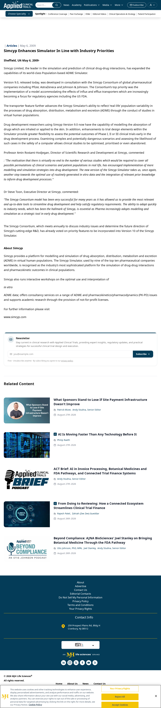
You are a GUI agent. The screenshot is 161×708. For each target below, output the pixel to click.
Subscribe (141, 354)
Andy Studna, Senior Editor (86, 409)
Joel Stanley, (90, 548)
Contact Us (80, 590)
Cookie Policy (35, 704)
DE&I (88, 14)
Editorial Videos (99, 14)
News (66, 4)
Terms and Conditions (80, 605)
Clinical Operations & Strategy (122, 14)
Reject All (120, 696)
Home (59, 683)
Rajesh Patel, (64, 513)
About (80, 582)
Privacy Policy (80, 601)
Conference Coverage (57, 14)
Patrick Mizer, (64, 409)
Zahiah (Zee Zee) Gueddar (85, 513)
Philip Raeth (63, 439)
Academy (76, 4)
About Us (72, 683)
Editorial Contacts (80, 593)
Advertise (80, 586)
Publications (90, 4)
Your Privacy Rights (80, 608)
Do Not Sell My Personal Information (80, 597)
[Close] (156, 696)
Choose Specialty (17, 13)
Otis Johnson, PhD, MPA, (69, 548)
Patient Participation (146, 14)
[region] (80, 696)
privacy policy (67, 360)
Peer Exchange (76, 14)
